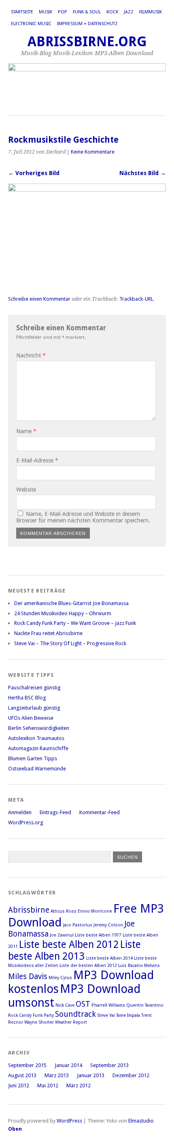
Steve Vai (106, 1015)
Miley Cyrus (60, 977)
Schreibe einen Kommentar (39, 299)
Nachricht (31, 355)
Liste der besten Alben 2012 (88, 965)
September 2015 (27, 1065)
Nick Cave (64, 1005)
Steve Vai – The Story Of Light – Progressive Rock (70, 643)
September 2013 (109, 1065)
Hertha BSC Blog (27, 698)
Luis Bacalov (130, 965)
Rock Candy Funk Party (31, 1015)
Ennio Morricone (95, 911)
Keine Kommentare (93, 152)
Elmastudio (141, 1121)
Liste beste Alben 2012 (69, 944)
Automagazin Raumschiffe (38, 748)
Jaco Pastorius (77, 925)
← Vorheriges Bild (33, 173)
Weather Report (71, 1022)
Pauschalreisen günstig (34, 687)
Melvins (152, 965)
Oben (15, 1129)
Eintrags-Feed (55, 812)
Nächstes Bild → (142, 173)
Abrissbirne (28, 910)
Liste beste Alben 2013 (74, 950)
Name (26, 431)
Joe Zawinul (62, 935)
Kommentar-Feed (99, 812)
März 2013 (57, 1075)
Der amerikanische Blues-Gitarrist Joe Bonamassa (71, 603)
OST (83, 1004)
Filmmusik (150, 12)
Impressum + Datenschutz (87, 23)
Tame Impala (128, 1015)
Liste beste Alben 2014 (109, 958)
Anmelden (20, 812)
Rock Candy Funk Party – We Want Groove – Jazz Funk (75, 623)
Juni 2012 (18, 1085)
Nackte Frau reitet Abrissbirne (48, 633)
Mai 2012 (47, 1085)
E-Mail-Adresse (37, 460)
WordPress (69, 1121)
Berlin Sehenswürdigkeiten (38, 728)
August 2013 (22, 1075)
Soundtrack (75, 1014)
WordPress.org (25, 822)
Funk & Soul (87, 12)
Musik (45, 12)
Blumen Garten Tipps (32, 758)
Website (26, 489)
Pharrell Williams (108, 1005)
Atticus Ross (63, 911)
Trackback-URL (136, 299)
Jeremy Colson (108, 925)
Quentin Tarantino (144, 1005)
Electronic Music (31, 23)
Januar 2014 (68, 1065)
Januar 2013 (90, 1075)
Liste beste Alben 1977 (98, 935)
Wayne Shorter (39, 1022)
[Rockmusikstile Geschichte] (87, 189)
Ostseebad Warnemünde (37, 769)
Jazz (129, 12)
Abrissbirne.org (87, 41)
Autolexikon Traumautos (36, 738)
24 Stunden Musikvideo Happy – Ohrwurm (62, 613)
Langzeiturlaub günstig (34, 708)
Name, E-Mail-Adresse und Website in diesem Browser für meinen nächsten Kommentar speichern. (83, 517)
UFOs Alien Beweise (30, 718)
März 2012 (78, 1085)
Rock (112, 12)
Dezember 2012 (130, 1075)
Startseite (22, 12)
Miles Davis (27, 976)
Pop (62, 12)
